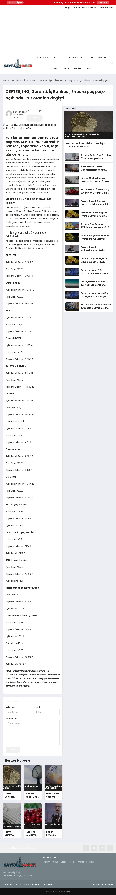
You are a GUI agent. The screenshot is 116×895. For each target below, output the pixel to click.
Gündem (56, 57)
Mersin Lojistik (65, 891)
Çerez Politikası (106, 7)
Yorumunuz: (12, 718)
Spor (66, 68)
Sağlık (56, 68)
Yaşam (77, 68)
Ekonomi (102, 57)
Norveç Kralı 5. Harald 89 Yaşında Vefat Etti (69, 2)
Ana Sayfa (42, 57)
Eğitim (89, 57)
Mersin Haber (51, 891)
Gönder (13, 749)
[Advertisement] (58, 31)
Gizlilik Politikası (89, 7)
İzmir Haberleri (74, 57)
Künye (77, 7)
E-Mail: (37, 707)
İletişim (68, 7)
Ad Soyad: (11, 707)
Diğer (88, 68)
